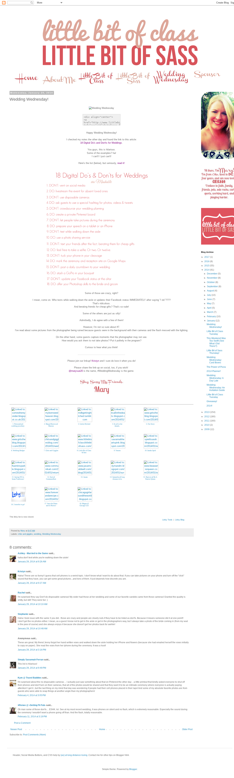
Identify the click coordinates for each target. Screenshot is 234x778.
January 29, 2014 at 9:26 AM (32, 561)
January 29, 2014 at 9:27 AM (32, 583)
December (212, 273)
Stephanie (23, 614)
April (209, 308)
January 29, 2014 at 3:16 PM (32, 649)
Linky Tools (167, 520)
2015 (207, 265)
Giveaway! (212, 401)
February (211, 316)
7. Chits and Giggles (51, 450)
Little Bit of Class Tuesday (215, 332)
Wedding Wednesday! (214, 325)
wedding (37, 534)
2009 (207, 429)
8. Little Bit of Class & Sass (84, 451)
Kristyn (21, 571)
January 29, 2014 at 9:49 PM (32, 668)
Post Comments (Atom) (34, 734)
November (212, 278)
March (210, 312)
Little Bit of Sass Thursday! (214, 351)
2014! (209, 405)
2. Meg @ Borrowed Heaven (51, 425)
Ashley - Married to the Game (33, 553)
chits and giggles (25, 534)
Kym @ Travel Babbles (29, 677)
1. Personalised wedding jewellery (17, 425)
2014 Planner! (214, 371)
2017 (207, 257)
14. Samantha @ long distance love (117, 478)
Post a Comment (22, 723)
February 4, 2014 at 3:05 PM (32, 695)
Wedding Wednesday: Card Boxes (214, 360)
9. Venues (117, 450)
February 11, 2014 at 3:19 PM (32, 716)
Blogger (133, 769)
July (209, 295)
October (211, 282)
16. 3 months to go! (18, 504)
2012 (207, 416)
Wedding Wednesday (51, 534)
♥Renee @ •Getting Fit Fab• (32, 705)
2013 (207, 412)
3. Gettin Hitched (84, 424)
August (210, 290)
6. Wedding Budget (18, 450)
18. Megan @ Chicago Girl (84, 505)
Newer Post (16, 729)
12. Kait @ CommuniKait (51, 478)
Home (102, 729)
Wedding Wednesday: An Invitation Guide (216, 387)
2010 (207, 425)
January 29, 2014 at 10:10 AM (32, 604)
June (209, 299)
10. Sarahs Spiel (150, 450)
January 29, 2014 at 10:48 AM (32, 628)
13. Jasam (84, 477)
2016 (207, 261)
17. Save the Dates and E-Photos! (51, 505)
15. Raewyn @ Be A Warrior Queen (150, 478)
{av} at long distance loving (74, 755)
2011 (207, 420)
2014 (207, 270)
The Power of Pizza (216, 367)
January (211, 320)
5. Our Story (150, 424)
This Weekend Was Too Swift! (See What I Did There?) (216, 342)
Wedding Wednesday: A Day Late (215, 378)
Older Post (187, 729)
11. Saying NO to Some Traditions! (18, 478)
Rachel (21, 592)
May (209, 303)
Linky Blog (179, 520)
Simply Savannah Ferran (30, 659)
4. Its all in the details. (117, 425)
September (212, 286)
